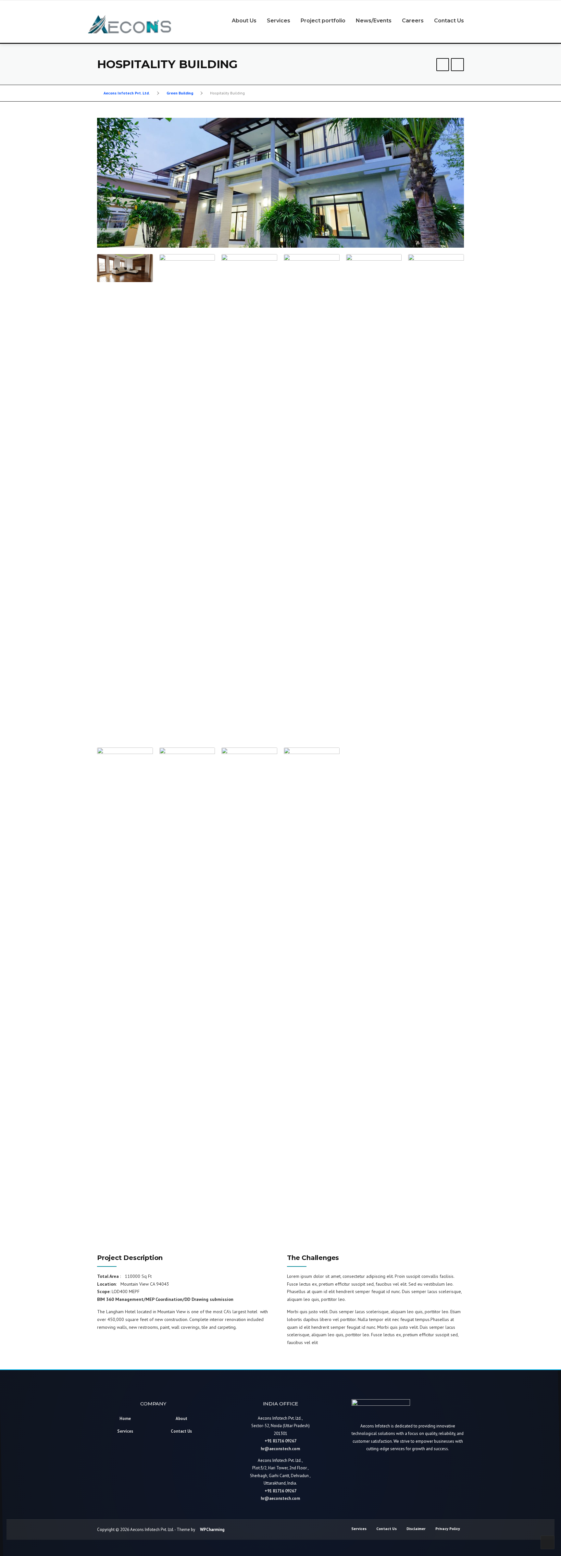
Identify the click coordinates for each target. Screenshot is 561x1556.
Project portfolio (323, 21)
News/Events (374, 21)
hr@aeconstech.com (280, 1448)
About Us (244, 21)
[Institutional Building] (442, 65)
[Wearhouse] (457, 65)
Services (278, 21)
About (181, 1418)
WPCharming (212, 1529)
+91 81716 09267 (280, 1441)
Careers (413, 21)
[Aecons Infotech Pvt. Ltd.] (129, 24)
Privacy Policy (447, 1529)
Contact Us (449, 21)
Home (125, 1418)
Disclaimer (416, 1529)
